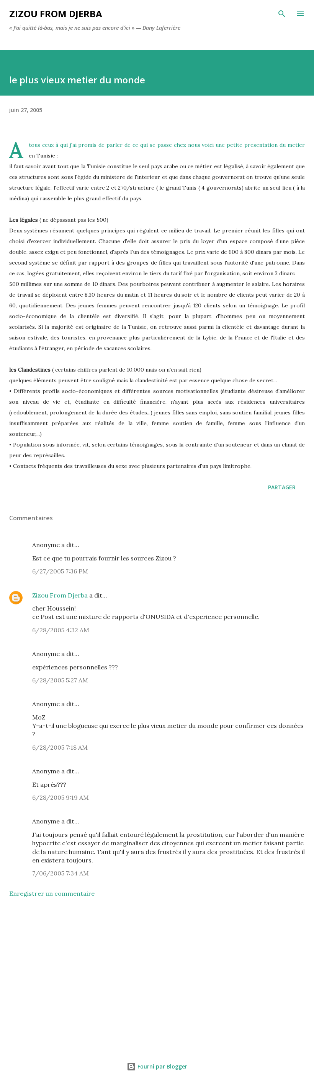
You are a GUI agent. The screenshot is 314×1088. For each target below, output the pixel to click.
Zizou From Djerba (60, 595)
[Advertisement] (157, 975)
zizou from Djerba (55, 13)
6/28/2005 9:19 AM (60, 797)
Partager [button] (282, 487)
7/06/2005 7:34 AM (60, 873)
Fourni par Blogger (161, 1066)
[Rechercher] (281, 13)
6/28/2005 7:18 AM (60, 747)
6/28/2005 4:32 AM (60, 630)
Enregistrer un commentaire (52, 893)
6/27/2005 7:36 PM (60, 571)
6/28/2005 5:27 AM (60, 680)
